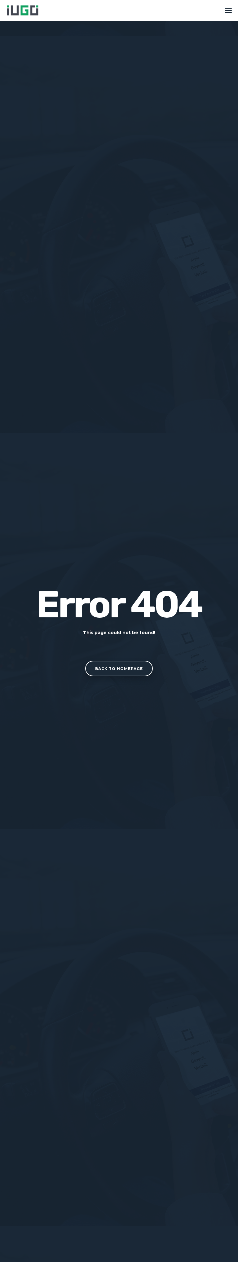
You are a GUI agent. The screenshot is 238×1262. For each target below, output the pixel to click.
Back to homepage (119, 668)
